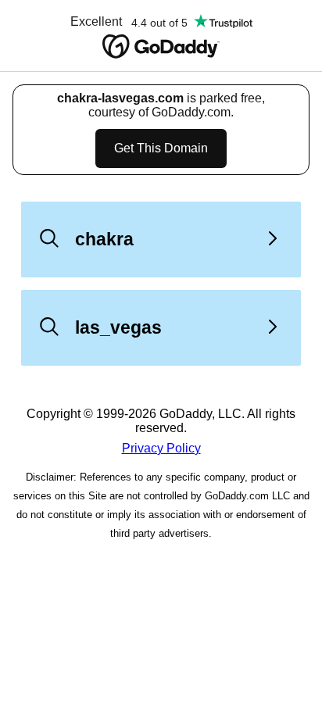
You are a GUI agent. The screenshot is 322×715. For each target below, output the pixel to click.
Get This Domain (161, 148)
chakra (104, 239)
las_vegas (118, 327)
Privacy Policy (161, 448)
